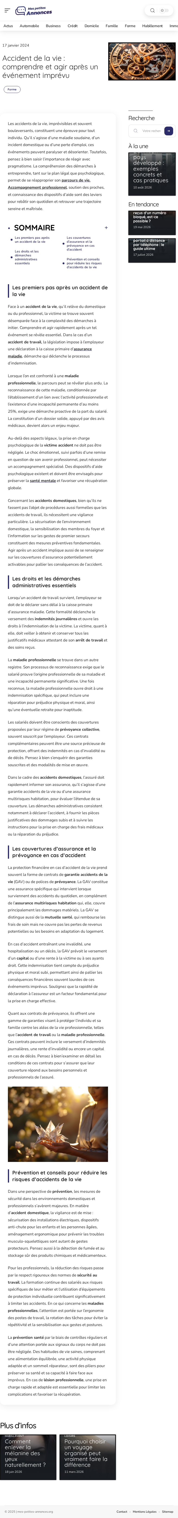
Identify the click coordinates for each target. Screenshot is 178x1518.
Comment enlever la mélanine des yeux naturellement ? (25, 1453)
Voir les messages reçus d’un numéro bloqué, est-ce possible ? (149, 214)
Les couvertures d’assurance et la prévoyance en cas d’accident (81, 244)
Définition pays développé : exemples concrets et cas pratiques (150, 165)
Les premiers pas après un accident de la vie (32, 240)
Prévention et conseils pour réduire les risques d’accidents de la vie (84, 263)
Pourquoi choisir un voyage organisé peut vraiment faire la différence (86, 1453)
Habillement (14, 1436)
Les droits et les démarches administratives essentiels (27, 257)
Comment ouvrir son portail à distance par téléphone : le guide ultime (151, 242)
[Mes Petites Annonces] (33, 10)
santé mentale (43, 480)
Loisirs (69, 1436)
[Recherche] (152, 10)
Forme (12, 89)
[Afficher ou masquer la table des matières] (81, 227)
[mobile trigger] (9, 10)
